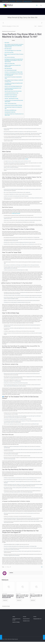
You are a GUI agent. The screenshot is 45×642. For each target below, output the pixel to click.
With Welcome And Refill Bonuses (10, 110)
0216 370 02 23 (12, 1)
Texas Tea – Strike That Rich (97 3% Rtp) (11, 98)
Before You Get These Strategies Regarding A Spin (13, 86)
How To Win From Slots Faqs (10, 57)
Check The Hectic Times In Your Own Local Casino (13, 91)
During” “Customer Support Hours (10, 103)
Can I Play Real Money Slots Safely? (11, 70)
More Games (7, 42)
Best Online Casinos (8, 48)
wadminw (9, 26)
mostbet (26, 158)
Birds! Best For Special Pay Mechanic (11, 94)
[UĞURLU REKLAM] (8, 5)
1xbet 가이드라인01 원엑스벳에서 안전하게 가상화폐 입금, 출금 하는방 (22, 596)
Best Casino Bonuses (8, 68)
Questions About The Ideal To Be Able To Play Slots (13, 105)
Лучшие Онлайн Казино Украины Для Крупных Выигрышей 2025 (8, 596)
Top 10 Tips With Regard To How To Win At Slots (13, 50)
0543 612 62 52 (19, 1)
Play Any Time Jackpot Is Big (9, 63)
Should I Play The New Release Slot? (11, 96)
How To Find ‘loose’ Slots (9, 52)
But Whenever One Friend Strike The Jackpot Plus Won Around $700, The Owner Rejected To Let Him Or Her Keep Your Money (14, 60)
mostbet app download (16, 213)
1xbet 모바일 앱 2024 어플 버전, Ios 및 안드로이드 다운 (36, 596)
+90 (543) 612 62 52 (26, 620)
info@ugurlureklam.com (28, 1)
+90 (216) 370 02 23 (26, 618)
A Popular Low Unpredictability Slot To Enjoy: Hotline (13, 72)
